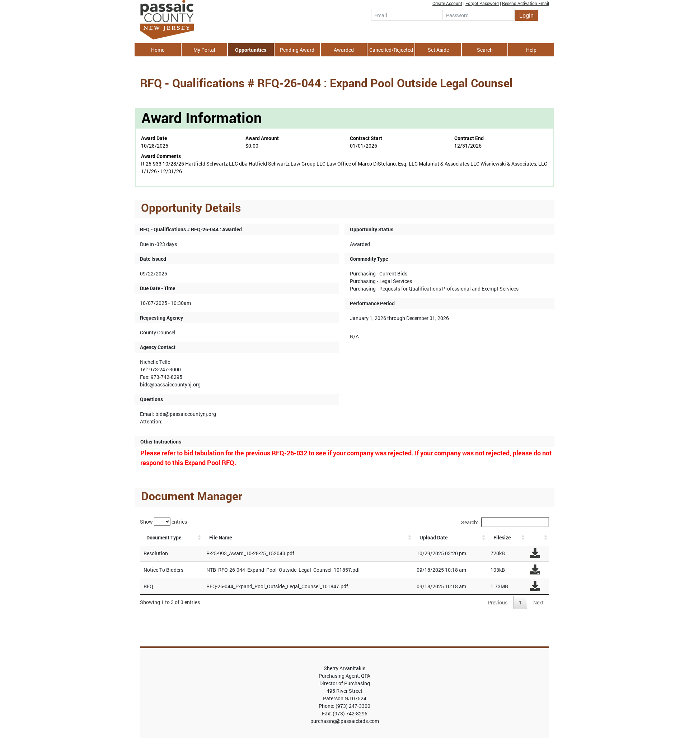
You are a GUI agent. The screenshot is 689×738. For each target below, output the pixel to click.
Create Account (447, 3)
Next (538, 602)
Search (485, 49)
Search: (469, 522)
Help (531, 49)
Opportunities (250, 49)
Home (157, 49)
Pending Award (297, 49)
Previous (497, 602)
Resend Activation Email (525, 3)
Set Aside (438, 49)
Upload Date (433, 537)
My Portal (204, 49)
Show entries (163, 521)
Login (526, 15)
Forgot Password (482, 3)
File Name (220, 537)
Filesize (502, 537)
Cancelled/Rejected (391, 49)
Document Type (163, 537)
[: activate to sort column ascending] (537, 537)
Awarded (344, 49)
